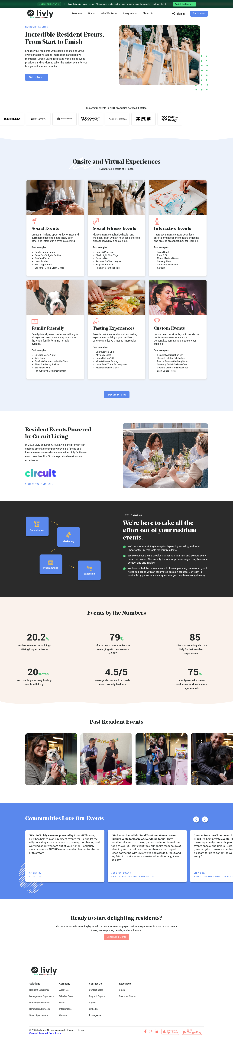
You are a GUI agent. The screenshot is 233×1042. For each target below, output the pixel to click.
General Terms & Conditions (45, 1033)
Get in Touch (36, 77)
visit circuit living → (39, 484)
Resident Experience (39, 990)
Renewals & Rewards (39, 1009)
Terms (81, 1030)
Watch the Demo (183, 4)
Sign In (92, 1002)
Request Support (97, 996)
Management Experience (41, 996)
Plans (91, 13)
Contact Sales (96, 990)
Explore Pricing (116, 394)
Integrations (130, 13)
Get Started (199, 13)
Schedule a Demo (116, 936)
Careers (63, 1015)
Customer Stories (127, 996)
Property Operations (39, 1002)
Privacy (70, 1030)
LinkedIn (93, 1009)
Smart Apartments (38, 1015)
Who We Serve (109, 13)
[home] (39, 13)
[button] (179, 13)
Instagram (95, 1015)
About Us (63, 990)
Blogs (122, 990)
